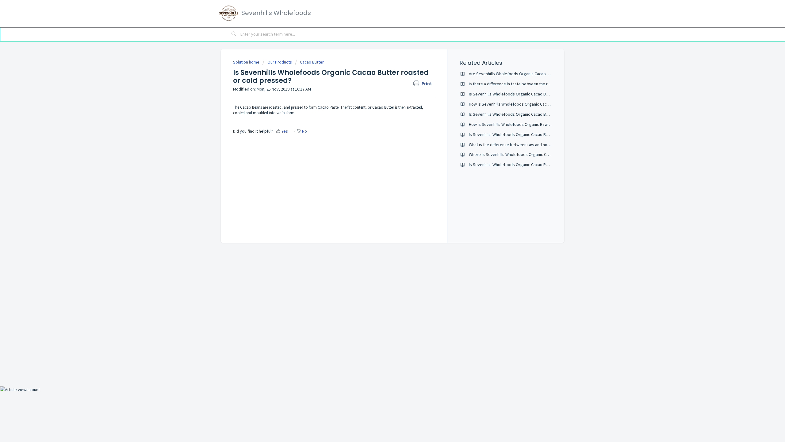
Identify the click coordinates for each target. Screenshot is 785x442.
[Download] (381, 142)
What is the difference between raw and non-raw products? (523, 144)
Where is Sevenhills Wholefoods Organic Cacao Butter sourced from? (532, 154)
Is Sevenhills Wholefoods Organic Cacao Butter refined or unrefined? (532, 134)
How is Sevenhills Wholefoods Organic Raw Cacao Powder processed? (533, 124)
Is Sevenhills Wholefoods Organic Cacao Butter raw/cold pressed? (530, 94)
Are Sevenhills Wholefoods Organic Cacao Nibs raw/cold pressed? (529, 73)
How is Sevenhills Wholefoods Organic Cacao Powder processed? (529, 104)
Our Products (279, 62)
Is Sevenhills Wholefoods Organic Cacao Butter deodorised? (524, 114)
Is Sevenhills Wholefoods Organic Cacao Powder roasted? (522, 164)
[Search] (234, 34)
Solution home (246, 62)
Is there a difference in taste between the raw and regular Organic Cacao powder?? (545, 84)
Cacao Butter (312, 62)
